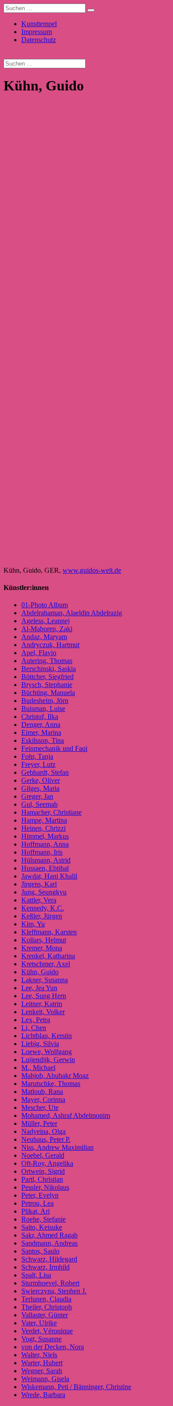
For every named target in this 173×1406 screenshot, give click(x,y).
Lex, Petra (35, 1019)
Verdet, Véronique (47, 1331)
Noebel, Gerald (42, 1155)
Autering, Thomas (46, 660)
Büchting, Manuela (48, 692)
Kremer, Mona (41, 948)
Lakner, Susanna (44, 980)
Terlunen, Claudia (46, 1299)
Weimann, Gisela (45, 1379)
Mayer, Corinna (43, 1099)
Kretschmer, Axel (45, 964)
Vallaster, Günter (44, 1315)
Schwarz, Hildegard (49, 1259)
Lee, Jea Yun (39, 988)
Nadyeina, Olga (43, 1131)
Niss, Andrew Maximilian (57, 1147)
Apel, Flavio (38, 652)
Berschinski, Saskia (48, 668)
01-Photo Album (44, 605)
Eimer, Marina (41, 732)
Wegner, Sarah (41, 1371)
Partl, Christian (42, 1179)
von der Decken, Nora (52, 1347)
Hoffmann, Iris (42, 852)
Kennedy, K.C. (42, 908)
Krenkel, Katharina (48, 956)
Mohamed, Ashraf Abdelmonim (65, 1115)
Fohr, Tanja (37, 756)
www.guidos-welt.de (92, 570)
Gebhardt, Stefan (45, 772)
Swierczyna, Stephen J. (53, 1291)
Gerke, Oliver (40, 780)
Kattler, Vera (38, 900)
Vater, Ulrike (39, 1323)
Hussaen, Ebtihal (45, 868)
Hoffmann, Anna (45, 844)
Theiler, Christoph (46, 1307)
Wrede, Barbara (43, 1394)
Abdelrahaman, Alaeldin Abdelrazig (71, 613)
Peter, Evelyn (40, 1195)
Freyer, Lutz (38, 764)
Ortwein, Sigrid (43, 1171)
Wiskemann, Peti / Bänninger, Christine (76, 1386)
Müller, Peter (39, 1123)
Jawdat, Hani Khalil (49, 876)
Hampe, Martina (44, 820)
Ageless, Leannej (45, 621)
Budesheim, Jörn (44, 700)
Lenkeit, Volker (43, 1011)
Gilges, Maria (40, 788)
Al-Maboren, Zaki (46, 629)
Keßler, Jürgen (41, 916)
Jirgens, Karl (39, 884)
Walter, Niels (39, 1355)
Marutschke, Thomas (50, 1083)
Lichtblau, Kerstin (46, 1035)
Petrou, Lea (37, 1203)
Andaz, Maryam (44, 637)
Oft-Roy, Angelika (47, 1163)
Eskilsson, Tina (42, 740)
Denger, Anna (40, 724)
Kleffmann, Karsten (49, 932)
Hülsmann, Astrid (46, 860)
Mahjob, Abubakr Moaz (55, 1075)
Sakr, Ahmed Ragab (49, 1235)
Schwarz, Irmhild (45, 1267)
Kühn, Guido (40, 972)
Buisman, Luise (43, 708)
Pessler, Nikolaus (45, 1187)
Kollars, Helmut (43, 940)
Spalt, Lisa (36, 1275)
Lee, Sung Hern (43, 996)
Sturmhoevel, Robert (50, 1283)
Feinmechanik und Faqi (54, 748)
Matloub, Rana (42, 1091)
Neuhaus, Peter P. (46, 1139)
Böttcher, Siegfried (47, 676)
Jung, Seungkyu (44, 892)
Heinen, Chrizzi (43, 828)
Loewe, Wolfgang (46, 1051)
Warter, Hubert (42, 1363)
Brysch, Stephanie (46, 684)
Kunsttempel (39, 23)
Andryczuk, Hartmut (50, 644)
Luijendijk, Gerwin (48, 1059)
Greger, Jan (37, 796)
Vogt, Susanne (41, 1339)
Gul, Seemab (39, 804)
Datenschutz (38, 39)
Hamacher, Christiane (51, 812)
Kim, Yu (33, 924)
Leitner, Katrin (41, 1004)
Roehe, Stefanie (43, 1219)
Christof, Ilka (39, 716)
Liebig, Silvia (40, 1043)
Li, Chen (33, 1027)
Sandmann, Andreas (49, 1243)
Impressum (36, 31)
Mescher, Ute (40, 1107)
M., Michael (38, 1067)
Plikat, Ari (35, 1211)
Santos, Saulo (40, 1251)
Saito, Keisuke (41, 1227)
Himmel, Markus (45, 836)
